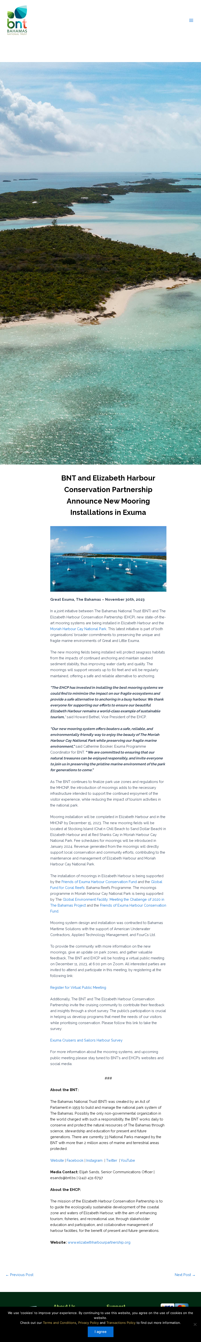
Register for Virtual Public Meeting (78, 987)
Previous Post (19, 1275)
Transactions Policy (121, 1323)
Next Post (185, 1275)
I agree (101, 1331)
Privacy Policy (88, 1323)
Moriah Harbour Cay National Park (78, 629)
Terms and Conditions (59, 1323)
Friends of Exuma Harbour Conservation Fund (99, 882)
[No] (194, 1324)
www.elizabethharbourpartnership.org (99, 1242)
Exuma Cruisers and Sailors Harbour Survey (86, 1040)
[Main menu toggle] (191, 20)
